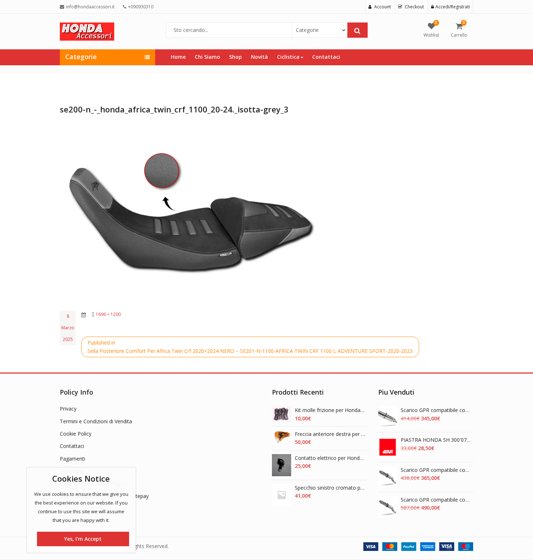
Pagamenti (72, 458)
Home (178, 56)
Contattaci (326, 56)
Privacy (68, 408)
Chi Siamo (207, 56)
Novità (259, 56)
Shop (235, 56)
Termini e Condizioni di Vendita (96, 421)
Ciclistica (289, 56)
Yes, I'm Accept (83, 538)
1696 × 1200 (108, 314)
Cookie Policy (75, 433)
